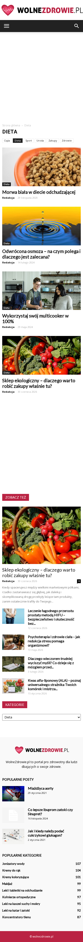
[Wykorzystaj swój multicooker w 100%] (41, 290)
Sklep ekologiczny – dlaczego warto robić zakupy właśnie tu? (38, 383)
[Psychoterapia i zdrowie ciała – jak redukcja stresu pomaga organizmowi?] (13, 642)
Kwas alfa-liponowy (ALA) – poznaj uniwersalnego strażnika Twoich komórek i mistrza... (54, 684)
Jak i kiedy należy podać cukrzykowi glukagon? (46, 833)
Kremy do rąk (11, 870)
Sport (28, 140)
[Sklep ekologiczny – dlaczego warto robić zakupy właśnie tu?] (41, 355)
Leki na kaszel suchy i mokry (21, 904)
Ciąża (7, 140)
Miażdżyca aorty (40, 788)
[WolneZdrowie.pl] (41, 10)
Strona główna (11, 125)
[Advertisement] (41, 76)
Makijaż (7, 883)
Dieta (18, 140)
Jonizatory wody (13, 863)
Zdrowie (67, 140)
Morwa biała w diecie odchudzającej (38, 192)
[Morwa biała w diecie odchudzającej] (41, 167)
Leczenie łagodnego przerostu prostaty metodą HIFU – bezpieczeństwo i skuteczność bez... (51, 616)
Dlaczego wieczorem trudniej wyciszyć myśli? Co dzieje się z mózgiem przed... (51, 662)
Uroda (40, 140)
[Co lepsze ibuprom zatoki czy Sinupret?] (13, 815)
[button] (77, 26)
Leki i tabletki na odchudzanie (22, 890)
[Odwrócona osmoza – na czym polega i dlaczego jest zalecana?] (41, 226)
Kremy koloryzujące (15, 877)
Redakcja (8, 197)
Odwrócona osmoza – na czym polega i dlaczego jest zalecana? (41, 253)
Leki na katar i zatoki (16, 910)
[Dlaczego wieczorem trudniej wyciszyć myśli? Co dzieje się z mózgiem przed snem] (13, 664)
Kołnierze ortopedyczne (19, 897)
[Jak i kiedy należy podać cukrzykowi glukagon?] (13, 836)
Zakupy (52, 140)
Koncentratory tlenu (16, 917)
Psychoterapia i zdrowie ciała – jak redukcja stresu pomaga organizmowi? (54, 641)
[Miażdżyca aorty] (13, 793)
